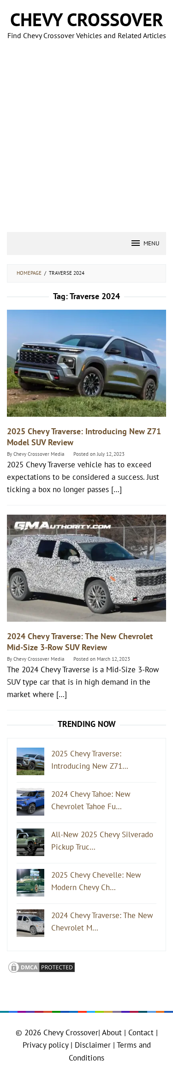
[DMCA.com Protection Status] (41, 967)
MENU (151, 243)
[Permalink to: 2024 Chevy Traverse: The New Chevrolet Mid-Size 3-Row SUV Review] (86, 572)
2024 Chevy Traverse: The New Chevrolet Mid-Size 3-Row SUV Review (80, 641)
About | (114, 1032)
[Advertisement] (86, 141)
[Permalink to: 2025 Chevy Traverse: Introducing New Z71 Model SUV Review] (86, 367)
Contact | (142, 1032)
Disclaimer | (93, 1045)
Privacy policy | (47, 1045)
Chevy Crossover (86, 19)
